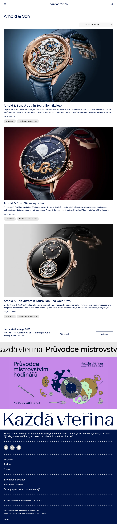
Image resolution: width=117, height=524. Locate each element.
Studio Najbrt (42, 513)
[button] (108, 4)
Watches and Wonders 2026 (28, 316)
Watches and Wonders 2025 (28, 219)
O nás (7, 469)
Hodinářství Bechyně (42, 433)
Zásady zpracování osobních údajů (22, 489)
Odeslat (104, 334)
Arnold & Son (10, 121)
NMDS (34, 513)
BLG (5, 116)
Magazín (8, 459)
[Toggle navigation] (5, 4)
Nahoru (6, 519)
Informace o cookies (14, 479)
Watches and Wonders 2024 (28, 121)
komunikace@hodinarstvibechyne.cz (27, 500)
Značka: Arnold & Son (89, 25)
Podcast (8, 464)
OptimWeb (14, 513)
